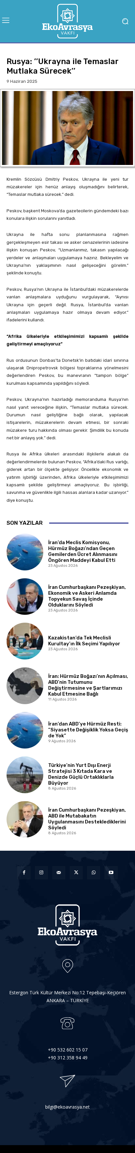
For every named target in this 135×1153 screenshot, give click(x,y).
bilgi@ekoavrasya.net (67, 1107)
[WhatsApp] (93, 872)
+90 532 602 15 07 (67, 1050)
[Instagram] (41, 872)
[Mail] (58, 872)
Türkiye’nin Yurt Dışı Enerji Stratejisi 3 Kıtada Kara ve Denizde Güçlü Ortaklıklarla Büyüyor (81, 774)
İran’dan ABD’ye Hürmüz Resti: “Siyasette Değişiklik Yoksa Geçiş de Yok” (88, 730)
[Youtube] (111, 872)
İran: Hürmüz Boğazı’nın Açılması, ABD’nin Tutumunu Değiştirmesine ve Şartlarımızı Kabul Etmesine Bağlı (88, 685)
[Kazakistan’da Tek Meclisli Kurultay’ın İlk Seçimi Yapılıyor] (25, 641)
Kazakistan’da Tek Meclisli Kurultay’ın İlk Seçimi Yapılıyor (84, 641)
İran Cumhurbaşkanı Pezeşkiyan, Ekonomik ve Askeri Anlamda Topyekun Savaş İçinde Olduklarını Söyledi (87, 596)
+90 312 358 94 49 (67, 1057)
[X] (76, 872)
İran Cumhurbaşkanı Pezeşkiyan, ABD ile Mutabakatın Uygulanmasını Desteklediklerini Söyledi (87, 819)
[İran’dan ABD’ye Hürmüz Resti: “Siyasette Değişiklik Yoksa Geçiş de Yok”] (25, 730)
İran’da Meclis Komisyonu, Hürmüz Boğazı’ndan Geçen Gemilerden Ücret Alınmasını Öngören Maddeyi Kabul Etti (82, 551)
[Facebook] (23, 872)
